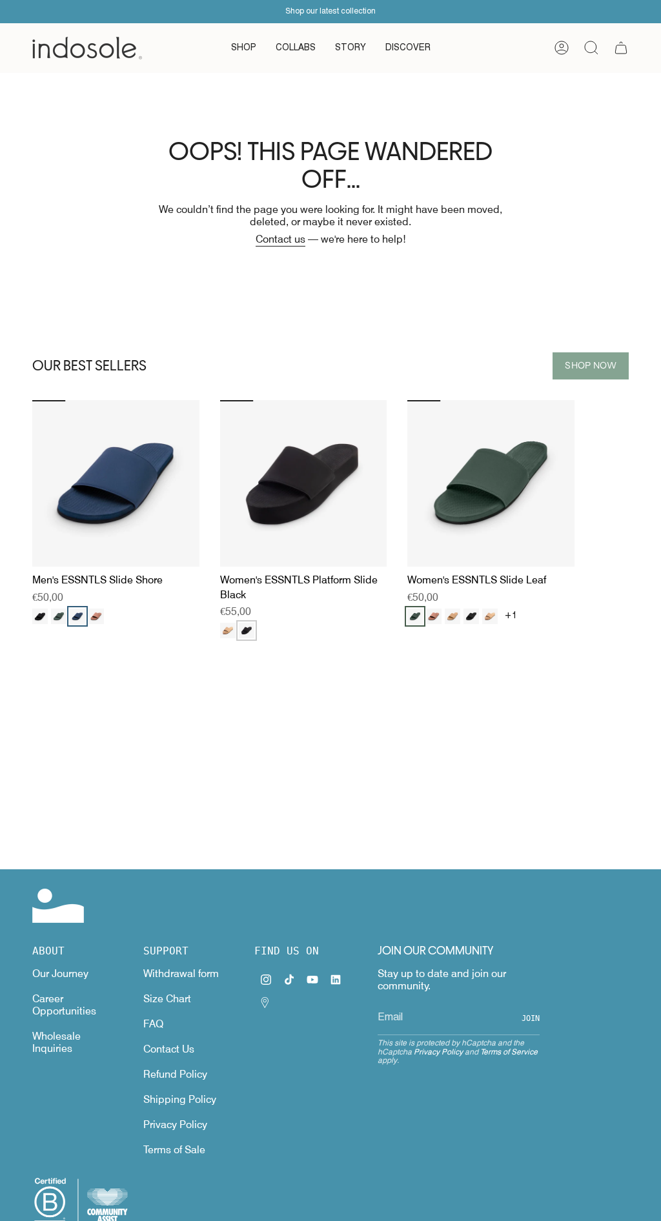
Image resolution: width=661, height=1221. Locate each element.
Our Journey (60, 973)
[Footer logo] (58, 906)
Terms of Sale (174, 1150)
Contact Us (168, 1049)
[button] (243, 48)
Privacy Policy (175, 1124)
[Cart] (621, 48)
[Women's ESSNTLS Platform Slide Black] (303, 483)
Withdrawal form (181, 973)
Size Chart (167, 999)
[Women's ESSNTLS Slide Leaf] (491, 483)
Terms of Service (509, 1051)
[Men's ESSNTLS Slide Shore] (115, 483)
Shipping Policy (179, 1099)
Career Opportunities (64, 1005)
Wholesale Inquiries (56, 1042)
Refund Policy (175, 1074)
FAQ (153, 1024)
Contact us (280, 239)
